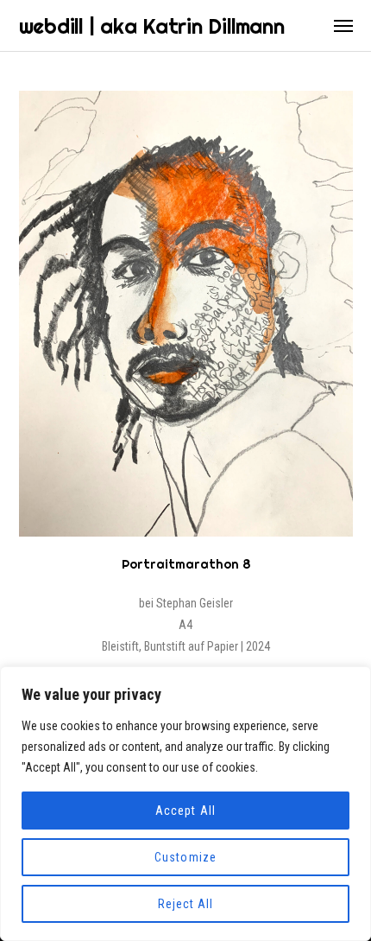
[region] (185, 803)
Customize (185, 857)
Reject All (186, 904)
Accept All (185, 810)
